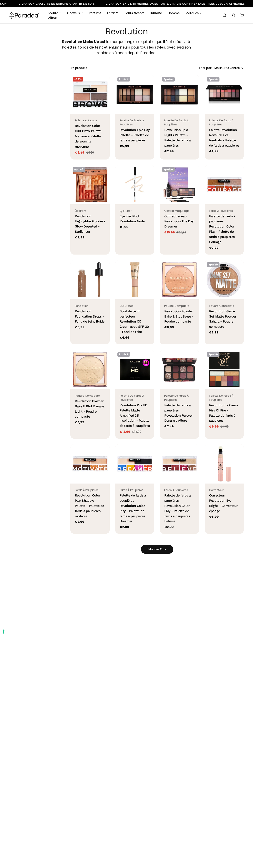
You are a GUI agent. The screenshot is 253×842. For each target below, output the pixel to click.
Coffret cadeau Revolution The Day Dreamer (178, 221)
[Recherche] (224, 15)
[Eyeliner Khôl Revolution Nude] (134, 184)
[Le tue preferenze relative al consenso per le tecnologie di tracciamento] (3, 631)
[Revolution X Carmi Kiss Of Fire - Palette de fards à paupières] (224, 369)
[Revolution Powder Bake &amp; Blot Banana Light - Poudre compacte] (90, 369)
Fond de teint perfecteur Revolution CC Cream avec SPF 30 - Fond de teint (134, 321)
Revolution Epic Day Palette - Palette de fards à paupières (134, 135)
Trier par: (205, 68)
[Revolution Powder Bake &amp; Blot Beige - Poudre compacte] (179, 279)
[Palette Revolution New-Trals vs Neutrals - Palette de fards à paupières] (224, 94)
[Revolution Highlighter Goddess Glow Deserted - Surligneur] (90, 184)
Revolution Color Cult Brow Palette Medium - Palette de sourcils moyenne (88, 136)
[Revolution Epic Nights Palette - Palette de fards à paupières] (179, 94)
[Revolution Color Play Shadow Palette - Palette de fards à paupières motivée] (90, 464)
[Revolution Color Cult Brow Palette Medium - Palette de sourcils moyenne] (90, 94)
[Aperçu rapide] (104, 83)
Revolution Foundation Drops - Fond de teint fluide (89, 316)
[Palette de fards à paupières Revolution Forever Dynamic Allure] (179, 369)
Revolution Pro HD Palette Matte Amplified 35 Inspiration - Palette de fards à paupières (135, 415)
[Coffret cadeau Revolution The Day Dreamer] (179, 184)
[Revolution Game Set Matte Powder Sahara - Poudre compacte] (224, 279)
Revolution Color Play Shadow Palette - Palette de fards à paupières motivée (89, 505)
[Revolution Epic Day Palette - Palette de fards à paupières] (134, 94)
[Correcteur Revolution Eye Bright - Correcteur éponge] (224, 464)
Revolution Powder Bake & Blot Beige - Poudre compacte (178, 316)
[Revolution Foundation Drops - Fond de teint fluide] (90, 279)
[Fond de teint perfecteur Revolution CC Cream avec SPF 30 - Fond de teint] (134, 279)
